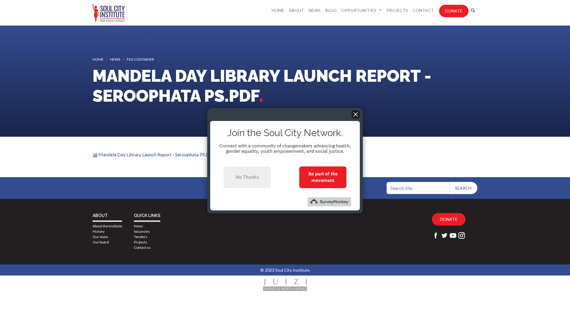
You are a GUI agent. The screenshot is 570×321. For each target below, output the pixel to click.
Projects (397, 10)
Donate (454, 10)
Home (278, 10)
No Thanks (247, 177)
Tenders (140, 237)
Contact (423, 10)
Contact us (142, 247)
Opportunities (359, 10)
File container (140, 59)
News (315, 10)
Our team (100, 237)
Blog (331, 10)
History (98, 231)
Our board (101, 242)
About (296, 10)
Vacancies (142, 231)
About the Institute (107, 226)
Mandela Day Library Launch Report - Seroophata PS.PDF (156, 154)
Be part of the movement (323, 177)
